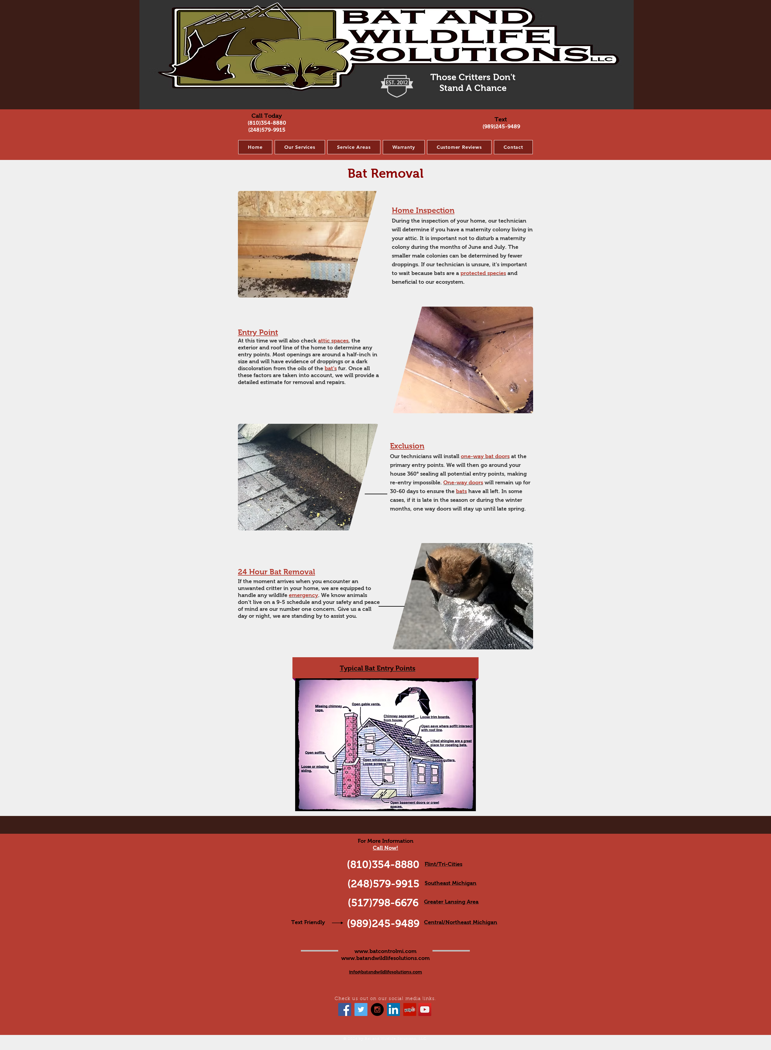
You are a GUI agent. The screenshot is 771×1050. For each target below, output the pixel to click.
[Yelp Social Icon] (409, 1009)
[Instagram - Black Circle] (377, 1009)
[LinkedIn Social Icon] (393, 1009)
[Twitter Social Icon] (360, 1009)
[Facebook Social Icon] (344, 1009)
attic (411, 238)
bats (439, 273)
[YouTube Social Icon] (424, 1009)
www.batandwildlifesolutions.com (385, 958)
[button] (300, 147)
